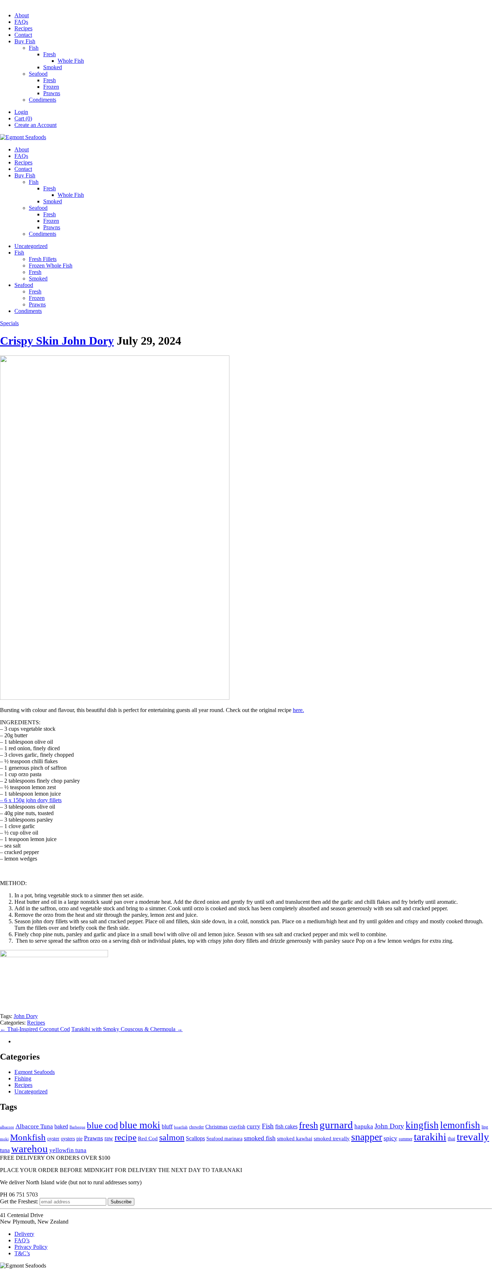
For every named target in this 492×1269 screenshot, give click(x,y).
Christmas (216, 1126)
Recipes (23, 28)
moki (4, 1139)
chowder (196, 1126)
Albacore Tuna (34, 1126)
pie (79, 1138)
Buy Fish (24, 41)
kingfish (422, 1125)
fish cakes (286, 1126)
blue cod (102, 1125)
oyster (53, 1138)
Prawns (51, 93)
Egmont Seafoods (34, 1072)
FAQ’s (22, 1240)
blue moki (140, 1125)
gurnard (336, 1125)
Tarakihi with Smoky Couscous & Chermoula (127, 1029)
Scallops (195, 1138)
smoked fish (260, 1138)
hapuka (363, 1126)
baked (61, 1126)
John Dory (26, 1016)
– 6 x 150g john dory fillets (31, 800)
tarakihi (430, 1136)
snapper (366, 1136)
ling (485, 1126)
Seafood (38, 74)
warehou (29, 1148)
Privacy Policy (31, 1247)
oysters (68, 1138)
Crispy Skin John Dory (57, 340)
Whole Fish (71, 61)
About (21, 15)
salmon (171, 1137)
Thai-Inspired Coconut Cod (35, 1029)
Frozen (51, 87)
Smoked (52, 67)
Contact (23, 35)
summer (405, 1138)
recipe (126, 1137)
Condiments (42, 100)
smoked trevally (332, 1138)
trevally (473, 1136)
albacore (7, 1127)
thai (451, 1138)
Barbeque (77, 1127)
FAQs (21, 22)
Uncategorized (31, 246)
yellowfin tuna (67, 1150)
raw (108, 1138)
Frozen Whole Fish (50, 265)
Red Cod (148, 1138)
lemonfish (460, 1125)
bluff (167, 1126)
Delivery (24, 1234)
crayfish (237, 1126)
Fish (34, 48)
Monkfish (28, 1137)
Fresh (49, 54)
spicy (390, 1138)
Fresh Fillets (43, 259)
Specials (9, 323)
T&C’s (22, 1253)
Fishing (22, 1078)
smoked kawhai (294, 1138)
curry (253, 1126)
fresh (308, 1125)
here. (298, 710)
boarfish (181, 1127)
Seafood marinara (224, 1138)
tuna (5, 1150)
